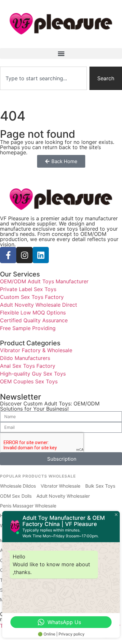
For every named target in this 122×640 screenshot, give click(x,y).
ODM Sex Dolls (16, 496)
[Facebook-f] (8, 255)
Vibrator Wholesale (60, 486)
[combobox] (43, 78)
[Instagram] (24, 255)
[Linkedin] (41, 255)
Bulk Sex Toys (100, 486)
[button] (61, 53)
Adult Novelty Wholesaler (63, 496)
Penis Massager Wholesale (28, 505)
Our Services (20, 274)
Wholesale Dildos (18, 486)
